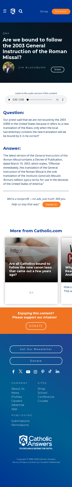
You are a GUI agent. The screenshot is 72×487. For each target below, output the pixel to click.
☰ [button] (5, 11)
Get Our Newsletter (36, 349)
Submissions (20, 421)
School (42, 392)
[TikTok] (50, 372)
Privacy (23, 462)
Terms (15, 462)
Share (57, 69)
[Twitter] (20, 372)
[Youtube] (28, 372)
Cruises (43, 401)
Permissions (20, 425)
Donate (61, 11)
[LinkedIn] (57, 371)
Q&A (6, 33)
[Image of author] (8, 67)
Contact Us (33, 462)
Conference (46, 396)
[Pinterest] (43, 372)
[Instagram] (35, 372)
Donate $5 (51, 204)
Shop (44, 11)
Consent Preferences (50, 462)
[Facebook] (13, 372)
